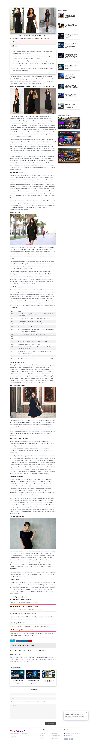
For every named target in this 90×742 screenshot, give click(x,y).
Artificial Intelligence (14, 733)
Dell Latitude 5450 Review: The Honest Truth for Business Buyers (71, 106)
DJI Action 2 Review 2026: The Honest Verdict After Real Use (68, 126)
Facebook (19, 641)
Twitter (12, 641)
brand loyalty (44, 469)
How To (26, 38)
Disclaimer (54, 733)
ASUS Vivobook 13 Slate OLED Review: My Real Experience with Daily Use (68, 159)
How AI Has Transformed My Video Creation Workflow (71, 36)
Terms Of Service (56, 735)
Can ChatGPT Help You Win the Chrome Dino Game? (71, 67)
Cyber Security (24, 733)
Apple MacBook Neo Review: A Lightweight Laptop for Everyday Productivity (70, 76)
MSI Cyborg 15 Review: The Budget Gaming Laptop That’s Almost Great (71, 96)
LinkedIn (25, 641)
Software (42, 735)
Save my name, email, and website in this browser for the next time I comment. (28, 701)
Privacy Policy (55, 737)
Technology (42, 733)
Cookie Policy (69, 718)
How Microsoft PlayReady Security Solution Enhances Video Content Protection (71, 45)
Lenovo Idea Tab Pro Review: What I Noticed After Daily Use (68, 143)
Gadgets (61, 123)
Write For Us (55, 738)
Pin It (30, 641)
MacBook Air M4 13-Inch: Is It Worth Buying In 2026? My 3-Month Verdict (71, 15)
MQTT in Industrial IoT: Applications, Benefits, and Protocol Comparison (71, 86)
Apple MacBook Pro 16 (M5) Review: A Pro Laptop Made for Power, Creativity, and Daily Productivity (68, 56)
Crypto (41, 737)
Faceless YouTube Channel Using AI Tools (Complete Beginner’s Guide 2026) (71, 26)
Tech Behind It (12, 737)
